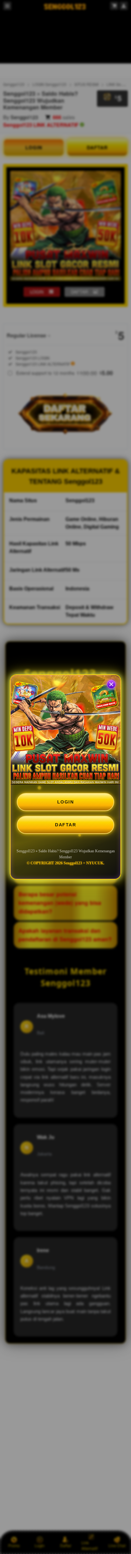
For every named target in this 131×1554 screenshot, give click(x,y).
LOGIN (65, 801)
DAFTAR (65, 824)
